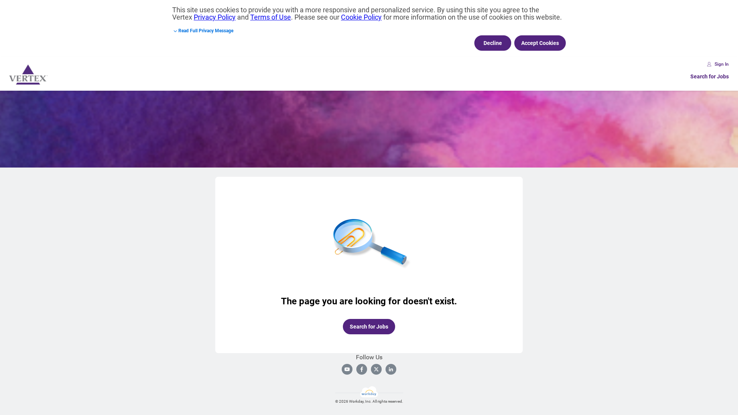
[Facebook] (361, 369)
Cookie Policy (361, 17)
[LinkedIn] (391, 369)
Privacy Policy (215, 17)
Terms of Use (270, 17)
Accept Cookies (540, 43)
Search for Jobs (709, 76)
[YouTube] (347, 369)
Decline (493, 43)
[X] (376, 369)
